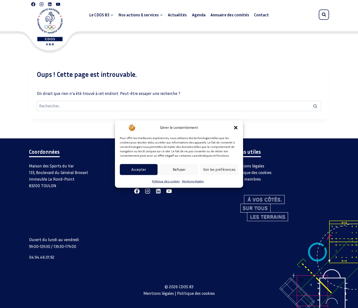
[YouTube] (58, 4)
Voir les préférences (219, 169)
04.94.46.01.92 (41, 257)
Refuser (179, 169)
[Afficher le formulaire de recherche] (324, 15)
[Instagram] (41, 4)
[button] (235, 127)
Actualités (177, 14)
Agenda (199, 14)
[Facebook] (33, 4)
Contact (261, 14)
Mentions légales (193, 181)
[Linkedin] (50, 4)
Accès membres (247, 179)
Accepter (138, 169)
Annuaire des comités (229, 14)
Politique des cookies (165, 181)
